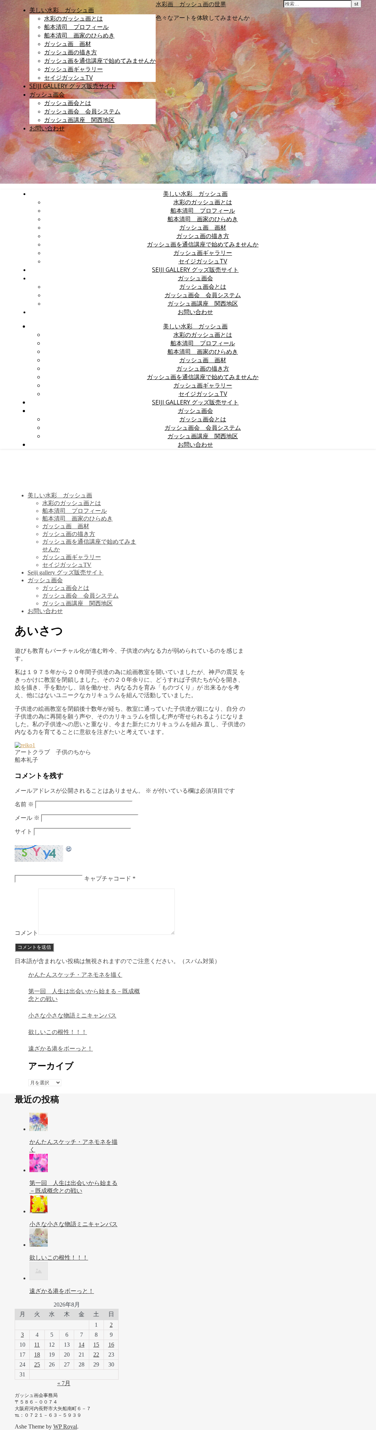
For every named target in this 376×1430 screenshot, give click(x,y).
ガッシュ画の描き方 (70, 52)
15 (96, 1344)
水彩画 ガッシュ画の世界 (191, 4)
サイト (23, 831)
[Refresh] (69, 849)
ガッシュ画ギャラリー (73, 69)
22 (96, 1354)
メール (27, 818)
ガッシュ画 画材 (67, 44)
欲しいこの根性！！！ (57, 1032)
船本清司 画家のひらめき (79, 35)
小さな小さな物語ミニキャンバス (72, 1015)
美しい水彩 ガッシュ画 (61, 10)
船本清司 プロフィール (76, 27)
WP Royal (65, 1426)
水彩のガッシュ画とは (73, 18)
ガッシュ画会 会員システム (82, 111)
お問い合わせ (47, 128)
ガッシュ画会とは (67, 103)
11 (37, 1344)
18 (37, 1354)
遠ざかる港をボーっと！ (60, 1048)
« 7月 (63, 1383)
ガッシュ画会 (47, 94)
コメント (26, 933)
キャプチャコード (107, 878)
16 (111, 1344)
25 (37, 1364)
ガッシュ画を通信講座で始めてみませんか (100, 61)
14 (81, 1344)
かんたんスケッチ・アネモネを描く (75, 975)
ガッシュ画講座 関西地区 (79, 120)
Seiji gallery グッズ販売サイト (72, 86)
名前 (24, 804)
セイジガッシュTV (68, 77)
